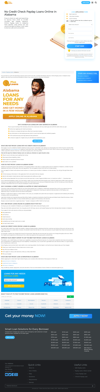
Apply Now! (81, 316)
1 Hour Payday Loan (80, 373)
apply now (86, 2)
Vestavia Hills (68, 307)
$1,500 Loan (54, 340)
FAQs (30, 373)
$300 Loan (54, 334)
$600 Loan (87, 334)
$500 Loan (76, 334)
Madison (56, 304)
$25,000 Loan (55, 347)
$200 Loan (76, 332)
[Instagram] (16, 374)
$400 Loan (65, 334)
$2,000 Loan (65, 340)
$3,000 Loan (76, 340)
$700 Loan (54, 337)
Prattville (43, 307)
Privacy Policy (80, 55)
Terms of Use (89, 55)
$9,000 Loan (54, 345)
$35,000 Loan (77, 347)
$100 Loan (65, 332)
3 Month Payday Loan (81, 376)
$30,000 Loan (66, 347)
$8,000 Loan (87, 342)
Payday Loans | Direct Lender (83, 370)
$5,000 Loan (54, 342)
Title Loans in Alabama (83, 76)
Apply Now (10, 337)
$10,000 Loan (66, 345)
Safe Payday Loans (80, 368)
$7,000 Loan (76, 342)
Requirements (33, 379)
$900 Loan (76, 337)
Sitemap (31, 382)
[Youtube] (6, 374)
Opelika (19, 307)
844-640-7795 (8, 371)
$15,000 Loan (77, 345)
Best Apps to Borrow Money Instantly (88, 349)
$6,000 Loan (65, 342)
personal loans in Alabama (9, 261)
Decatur (44, 300)
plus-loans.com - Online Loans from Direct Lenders (43, 388)
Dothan (56, 300)
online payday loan (15, 149)
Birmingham (31, 300)
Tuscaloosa (56, 307)
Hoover (31, 304)
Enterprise (68, 300)
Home (3, 72)
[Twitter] (9, 374)
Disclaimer (32, 376)
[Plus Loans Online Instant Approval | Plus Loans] (9, 2)
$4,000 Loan (87, 340)
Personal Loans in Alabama (84, 78)
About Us (31, 368)
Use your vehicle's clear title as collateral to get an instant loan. (81, 21)
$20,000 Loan (88, 345)
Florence (7, 304)
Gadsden (19, 304)
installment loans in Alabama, (10, 263)
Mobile (68, 304)
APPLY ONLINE (37, 141)
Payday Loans (9, 72)
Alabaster (7, 300)
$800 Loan (65, 337)
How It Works (33, 370)
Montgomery (7, 307)
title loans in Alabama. (8, 265)
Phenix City (31, 307)
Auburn (19, 300)
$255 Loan (87, 332)
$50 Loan (53, 332)
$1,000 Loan (87, 337)
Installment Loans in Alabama (84, 80)
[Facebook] (13, 374)
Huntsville (43, 304)
